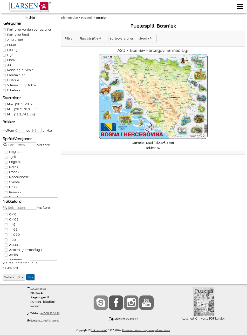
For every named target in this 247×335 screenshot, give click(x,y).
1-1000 (14, 234)
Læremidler (16, 75)
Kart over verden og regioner (29, 29)
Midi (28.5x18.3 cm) (21, 109)
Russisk (15, 192)
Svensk (15, 182)
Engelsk (15, 162)
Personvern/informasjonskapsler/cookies (146, 330)
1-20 (12, 239)
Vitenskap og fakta (21, 85)
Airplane (15, 260)
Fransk (14, 172)
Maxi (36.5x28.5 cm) (22, 104)
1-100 (13, 229)
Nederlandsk (19, 177)
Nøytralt (15, 151)
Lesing (12, 49)
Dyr (10, 55)
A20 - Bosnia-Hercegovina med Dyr (153, 50)
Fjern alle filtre (89, 38)
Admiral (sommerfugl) (25, 250)
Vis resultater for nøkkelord (16, 265)
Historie (13, 80)
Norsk (13, 167)
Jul (9, 65)
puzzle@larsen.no (48, 320)
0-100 (14, 219)
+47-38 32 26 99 (50, 313)
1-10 (12, 224)
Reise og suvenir (20, 70)
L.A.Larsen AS (38, 289)
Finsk (13, 187)
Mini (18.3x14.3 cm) (21, 114)
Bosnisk (144, 38)
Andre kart (15, 39)
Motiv (11, 60)
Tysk (12, 156)
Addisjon (15, 244)
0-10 (12, 214)
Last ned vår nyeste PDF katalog (203, 318)
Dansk (14, 197)
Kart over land (18, 34)
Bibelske (14, 90)
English (134, 318)
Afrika (13, 255)
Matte (11, 44)
